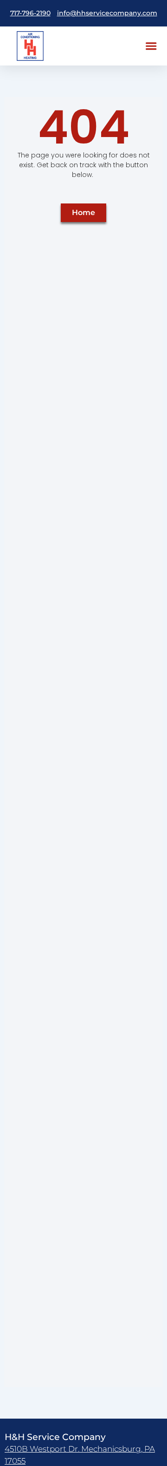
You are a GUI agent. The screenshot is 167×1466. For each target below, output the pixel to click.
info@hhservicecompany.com (107, 13)
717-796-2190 (30, 13)
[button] (151, 45)
